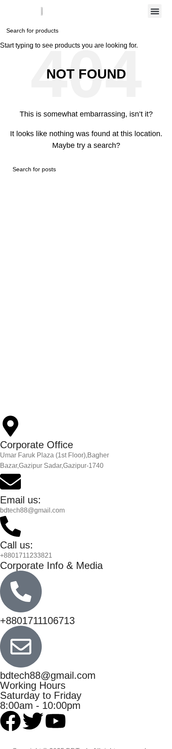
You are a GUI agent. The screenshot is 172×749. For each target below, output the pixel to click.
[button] (155, 11)
